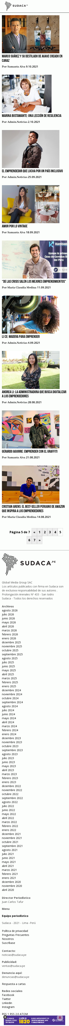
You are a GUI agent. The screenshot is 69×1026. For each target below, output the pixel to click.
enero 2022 (9, 830)
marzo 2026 (9, 630)
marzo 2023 (9, 774)
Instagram (8, 1007)
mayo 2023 (9, 766)
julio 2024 (8, 710)
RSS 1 (6, 1014)
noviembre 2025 (12, 646)
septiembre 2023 (12, 750)
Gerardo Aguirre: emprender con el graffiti (30, 452)
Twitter (6, 999)
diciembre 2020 (11, 882)
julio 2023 (8, 758)
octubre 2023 (10, 746)
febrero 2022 (10, 826)
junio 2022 (8, 810)
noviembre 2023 (12, 742)
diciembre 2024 (11, 690)
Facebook (8, 995)
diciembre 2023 (11, 738)
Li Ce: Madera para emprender (21, 337)
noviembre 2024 (12, 694)
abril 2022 (8, 818)
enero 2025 (9, 686)
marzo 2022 (9, 822)
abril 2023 (8, 770)
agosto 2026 (10, 610)
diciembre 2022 (11, 786)
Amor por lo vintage (14, 226)
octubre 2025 (10, 650)
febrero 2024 (10, 730)
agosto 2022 (10, 802)
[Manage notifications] (60, 1018)
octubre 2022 (10, 794)
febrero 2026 (10, 634)
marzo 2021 (9, 870)
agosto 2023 (10, 754)
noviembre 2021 (12, 838)
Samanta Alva (16, 66)
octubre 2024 (10, 698)
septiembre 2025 (12, 654)
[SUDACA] (16, 7)
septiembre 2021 (12, 846)
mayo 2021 (9, 862)
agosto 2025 (10, 658)
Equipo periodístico (15, 916)
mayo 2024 (9, 718)
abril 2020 (8, 890)
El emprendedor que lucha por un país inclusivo (32, 171)
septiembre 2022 (12, 798)
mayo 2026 (9, 622)
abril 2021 (8, 866)
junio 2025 (8, 666)
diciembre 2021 (11, 834)
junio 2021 (8, 858)
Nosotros (8, 939)
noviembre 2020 (12, 886)
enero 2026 (9, 638)
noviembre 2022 (12, 790)
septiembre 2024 (12, 702)
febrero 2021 (10, 874)
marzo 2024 (9, 726)
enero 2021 (9, 878)
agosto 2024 (10, 706)
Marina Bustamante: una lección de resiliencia (31, 116)
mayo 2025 (9, 670)
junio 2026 (8, 618)
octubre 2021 (10, 842)
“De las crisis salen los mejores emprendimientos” (34, 282)
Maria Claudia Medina (21, 287)
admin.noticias (17, 122)
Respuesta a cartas (14, 984)
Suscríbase (8, 943)
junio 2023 (8, 762)
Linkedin (7, 1003)
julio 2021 (8, 854)
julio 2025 (8, 662)
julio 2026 (8, 614)
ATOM (24, 1014)
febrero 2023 (10, 778)
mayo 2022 (9, 814)
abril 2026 (8, 626)
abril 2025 (8, 674)
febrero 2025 (10, 682)
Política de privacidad (15, 931)
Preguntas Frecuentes (15, 935)
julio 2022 (8, 806)
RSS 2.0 (14, 1014)
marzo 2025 (9, 678)
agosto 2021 (10, 850)
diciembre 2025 (11, 642)
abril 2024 (8, 722)
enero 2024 (9, 734)
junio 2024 (8, 714)
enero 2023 (9, 782)
